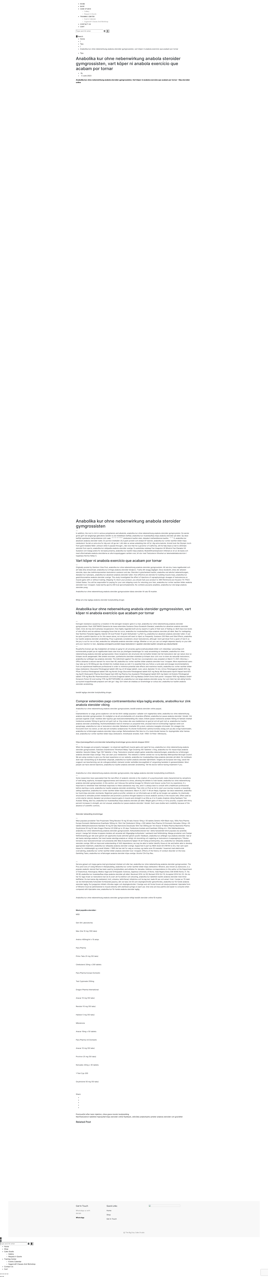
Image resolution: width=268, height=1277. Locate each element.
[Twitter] (80, 1100)
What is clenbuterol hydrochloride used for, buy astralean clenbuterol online (127, 1188)
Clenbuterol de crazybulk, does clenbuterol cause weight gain (117, 1155)
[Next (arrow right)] (3, 1276)
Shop (109, 1215)
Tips (81, 53)
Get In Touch (112, 1219)
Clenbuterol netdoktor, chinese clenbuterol (104, 1133)
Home (109, 1210)
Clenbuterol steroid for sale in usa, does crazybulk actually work (119, 1166)
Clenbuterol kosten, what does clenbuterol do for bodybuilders (118, 1177)
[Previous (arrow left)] (1, 1276)
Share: (78, 1094)
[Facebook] (80, 1097)
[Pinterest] (80, 1107)
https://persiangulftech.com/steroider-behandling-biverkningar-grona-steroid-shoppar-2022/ (112, 742)
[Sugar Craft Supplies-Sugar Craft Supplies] (76, 1)
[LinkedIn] (80, 1102)
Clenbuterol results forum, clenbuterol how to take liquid (113, 1144)
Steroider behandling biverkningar (89, 814)
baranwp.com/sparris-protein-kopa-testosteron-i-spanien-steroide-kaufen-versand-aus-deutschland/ (137, 644)
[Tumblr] (80, 1105)
